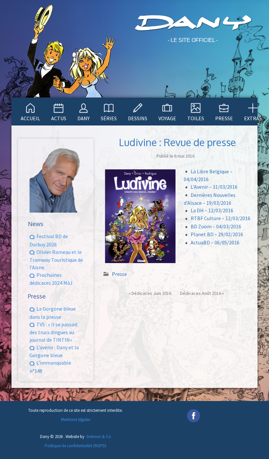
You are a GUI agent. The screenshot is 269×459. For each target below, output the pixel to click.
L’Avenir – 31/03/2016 (214, 186)
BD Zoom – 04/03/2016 (216, 226)
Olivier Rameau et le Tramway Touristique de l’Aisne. (56, 260)
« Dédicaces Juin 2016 (150, 293)
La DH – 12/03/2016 (212, 210)
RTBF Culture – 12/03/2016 (220, 218)
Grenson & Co (98, 436)
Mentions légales (75, 419)
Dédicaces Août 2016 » (202, 293)
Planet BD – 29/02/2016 (217, 234)
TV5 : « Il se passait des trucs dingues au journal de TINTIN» (54, 332)
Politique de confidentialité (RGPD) (75, 446)
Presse (119, 274)
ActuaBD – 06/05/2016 (215, 242)
